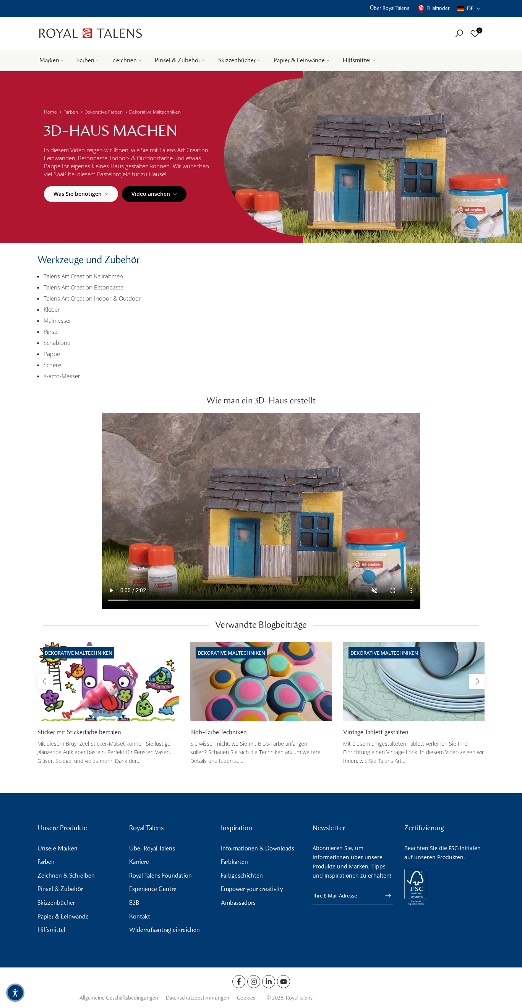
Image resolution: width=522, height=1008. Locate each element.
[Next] (477, 681)
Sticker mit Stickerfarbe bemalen (79, 732)
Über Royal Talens (389, 8)
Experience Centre (153, 889)
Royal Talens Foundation (160, 875)
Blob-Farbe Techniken (218, 732)
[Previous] (45, 681)
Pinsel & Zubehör (177, 60)
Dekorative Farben (103, 112)
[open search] (459, 33)
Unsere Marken (57, 848)
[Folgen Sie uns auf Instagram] (253, 981)
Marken (49, 60)
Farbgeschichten (242, 875)
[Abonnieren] (384, 895)
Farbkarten (234, 861)
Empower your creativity (252, 889)
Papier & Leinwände (299, 60)
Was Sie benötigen (77, 193)
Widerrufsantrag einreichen (164, 929)
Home (50, 112)
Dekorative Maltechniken (155, 112)
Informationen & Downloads (257, 848)
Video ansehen (150, 193)
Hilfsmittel (357, 60)
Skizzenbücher (237, 60)
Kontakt (139, 916)
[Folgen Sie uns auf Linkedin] (268, 981)
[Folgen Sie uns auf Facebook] (238, 981)
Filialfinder (438, 8)
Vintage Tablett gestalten (376, 732)
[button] (469, 8)
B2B (134, 902)
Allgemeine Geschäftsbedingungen (118, 998)
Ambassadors (238, 902)
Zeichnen (124, 60)
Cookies (246, 998)
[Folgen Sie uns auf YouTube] (283, 981)
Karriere (139, 861)
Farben (85, 60)
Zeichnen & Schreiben (66, 875)
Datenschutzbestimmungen (197, 998)
